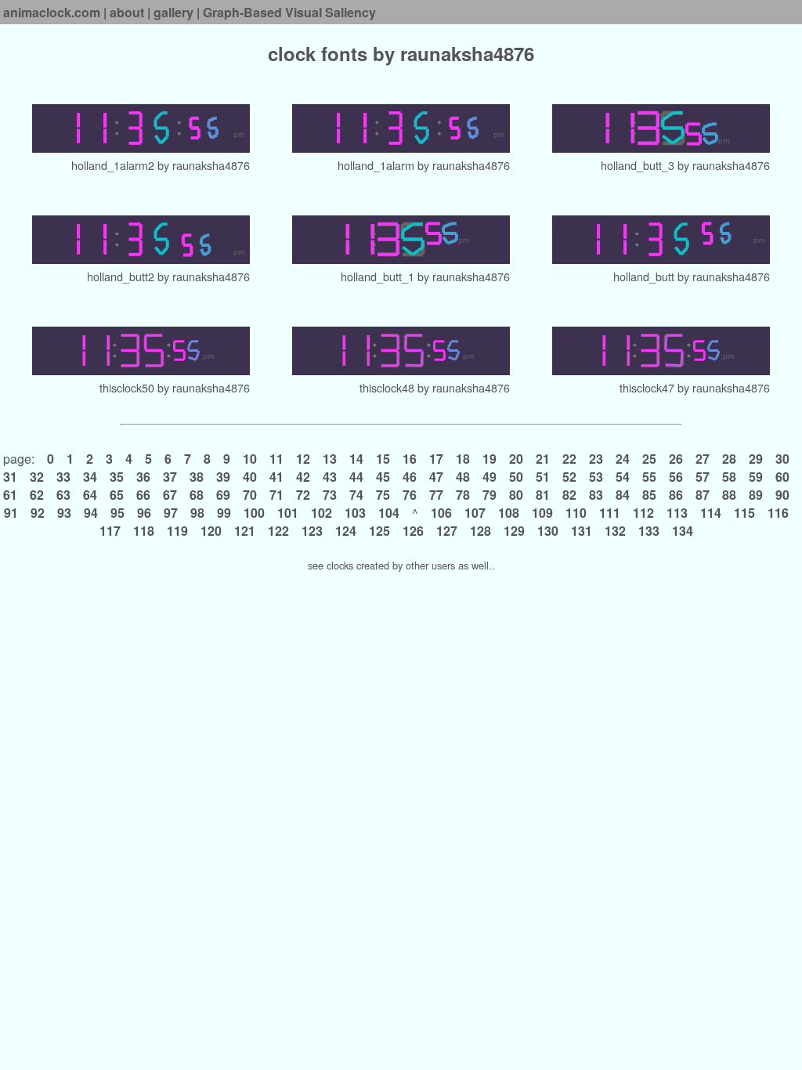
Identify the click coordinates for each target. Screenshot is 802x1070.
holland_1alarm (376, 165)
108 (508, 513)
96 (144, 513)
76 (409, 495)
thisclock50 (126, 387)
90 (782, 495)
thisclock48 (386, 387)
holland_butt (643, 276)
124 (345, 531)
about (127, 12)
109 (542, 513)
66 (143, 495)
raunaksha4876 (211, 165)
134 (682, 531)
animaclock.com (51, 12)
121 (244, 531)
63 (63, 495)
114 (710, 513)
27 (702, 459)
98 (197, 513)
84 (622, 495)
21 (543, 459)
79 (489, 495)
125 (379, 531)
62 (37, 495)
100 (254, 513)
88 (729, 495)
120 (211, 531)
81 (543, 495)
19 (489, 459)
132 (615, 531)
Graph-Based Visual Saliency (289, 12)
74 (356, 495)
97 (171, 513)
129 (514, 531)
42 (303, 477)
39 (223, 477)
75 (383, 495)
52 (569, 477)
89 (756, 495)
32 (37, 477)
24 (622, 459)
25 (649, 459)
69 (223, 495)
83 (596, 495)
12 (303, 459)
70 (250, 495)
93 (64, 513)
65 (117, 495)
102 (321, 513)
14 (356, 459)
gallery (173, 12)
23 (596, 459)
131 (581, 531)
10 (250, 459)
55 (649, 477)
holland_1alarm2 (112, 165)
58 (729, 477)
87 (702, 495)
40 (250, 477)
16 (409, 459)
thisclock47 (647, 387)
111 (609, 513)
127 (447, 531)
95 (117, 513)
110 (576, 513)
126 (413, 531)
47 (436, 477)
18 (463, 459)
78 (463, 495)
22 (569, 459)
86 (676, 495)
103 (355, 513)
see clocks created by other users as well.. (401, 565)
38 (196, 477)
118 (143, 531)
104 (389, 513)
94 (91, 513)
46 (409, 477)
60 (782, 477)
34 (90, 477)
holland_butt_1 (377, 276)
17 (436, 459)
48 (463, 477)
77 (436, 495)
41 (276, 477)
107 (475, 513)
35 (117, 477)
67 (170, 495)
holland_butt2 (120, 276)
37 (170, 477)
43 (330, 477)
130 (548, 531)
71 (276, 495)
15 (383, 459)
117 (111, 531)
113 (677, 513)
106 (441, 513)
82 (569, 495)
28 (729, 459)
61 (11, 495)
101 (288, 513)
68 (196, 495)
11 (276, 459)
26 (676, 459)
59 (756, 477)
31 (11, 477)
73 (330, 495)
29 (756, 459)
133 (649, 531)
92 (37, 513)
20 (516, 459)
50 (516, 477)
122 (278, 531)
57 (702, 477)
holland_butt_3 (637, 165)
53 (596, 477)
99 (224, 513)
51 (543, 477)
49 (489, 477)
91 (12, 513)
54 (622, 477)
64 (90, 495)
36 (143, 477)
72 (303, 495)
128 (480, 531)
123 (312, 531)
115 (744, 513)
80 (516, 495)
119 (177, 531)
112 (643, 513)
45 (383, 477)
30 (782, 459)
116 (778, 513)
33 (63, 477)
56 (676, 477)
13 (330, 459)
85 (649, 495)
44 (356, 477)
